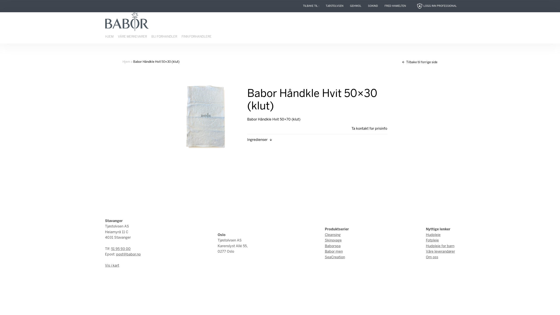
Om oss (432, 257)
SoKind (373, 6)
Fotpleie (432, 240)
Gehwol (355, 6)
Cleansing (333, 235)
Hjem (109, 36)
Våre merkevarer (132, 36)
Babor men (334, 251)
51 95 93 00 (121, 249)
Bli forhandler (164, 36)
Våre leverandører (440, 251)
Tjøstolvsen (334, 6)
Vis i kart (112, 265)
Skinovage (333, 240)
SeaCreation (335, 257)
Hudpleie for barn (440, 246)
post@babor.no (128, 254)
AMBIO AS (317, 306)
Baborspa (333, 246)
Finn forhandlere (197, 36)
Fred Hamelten (395, 6)
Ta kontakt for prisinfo (369, 128)
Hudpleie (433, 235)
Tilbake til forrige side (422, 62)
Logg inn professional (440, 6)
